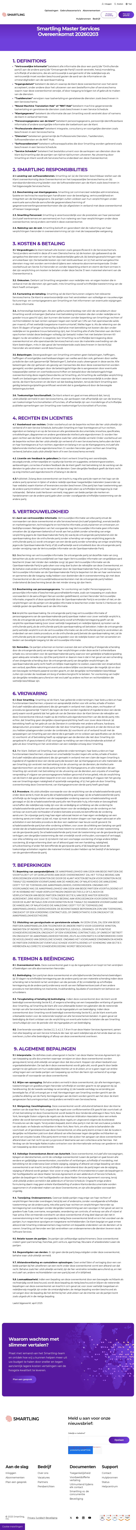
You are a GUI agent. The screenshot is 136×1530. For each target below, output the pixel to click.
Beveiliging (76, 1498)
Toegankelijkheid (80, 1473)
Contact (106, 1473)
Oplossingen (51, 10)
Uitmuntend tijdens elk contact (81, 1486)
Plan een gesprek (126, 14)
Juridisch (40, 1518)
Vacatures (44, 1477)
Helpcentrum (110, 1486)
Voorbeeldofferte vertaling (80, 1479)
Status (105, 1482)
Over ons (43, 1473)
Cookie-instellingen (12, 1526)
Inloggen (108, 4)
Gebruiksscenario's (70, 10)
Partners (43, 1482)
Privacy (31, 1518)
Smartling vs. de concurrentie (79, 1493)
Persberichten (46, 1486)
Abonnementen (91, 10)
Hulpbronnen (83, 19)
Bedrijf (96, 19)
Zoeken (120, 4)
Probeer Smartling (109, 14)
